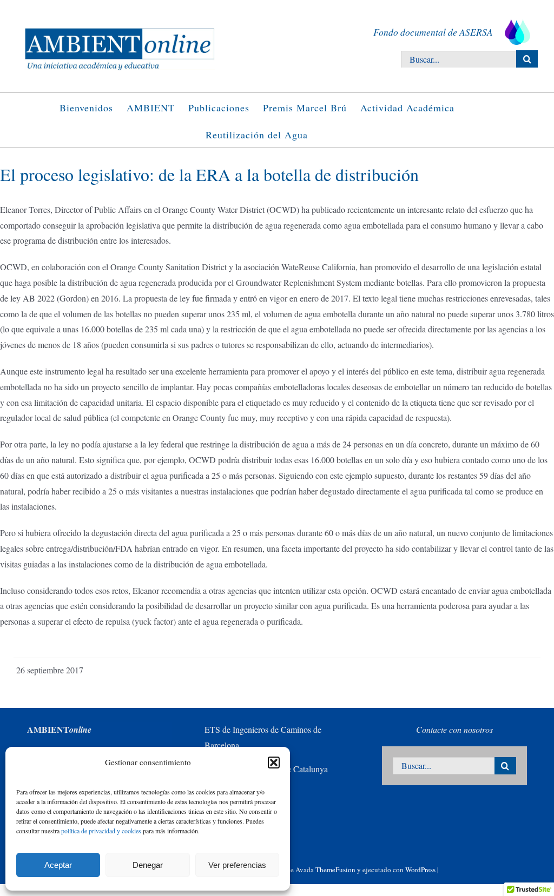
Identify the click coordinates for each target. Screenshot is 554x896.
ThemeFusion (335, 869)
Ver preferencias (237, 865)
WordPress (420, 869)
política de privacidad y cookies (101, 830)
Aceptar (58, 865)
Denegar (148, 865)
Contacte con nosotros (454, 729)
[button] (273, 762)
